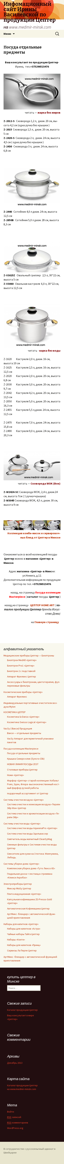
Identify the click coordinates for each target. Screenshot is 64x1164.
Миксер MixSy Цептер (19, 888)
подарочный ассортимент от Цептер (27, 793)
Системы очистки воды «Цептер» (22, 823)
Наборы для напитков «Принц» (24, 945)
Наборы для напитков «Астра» (23, 928)
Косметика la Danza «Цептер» (23, 716)
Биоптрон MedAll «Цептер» (22, 660)
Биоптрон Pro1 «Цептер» (20, 665)
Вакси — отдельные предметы (24, 733)
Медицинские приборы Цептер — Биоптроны (29, 655)
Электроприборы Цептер (18, 883)
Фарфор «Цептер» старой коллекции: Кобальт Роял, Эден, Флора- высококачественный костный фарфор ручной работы (33, 784)
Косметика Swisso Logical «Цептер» (26, 722)
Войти (10, 1111)
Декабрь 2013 (14, 1062)
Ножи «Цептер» (15, 775)
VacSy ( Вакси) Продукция (18, 728)
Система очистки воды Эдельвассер (27, 833)
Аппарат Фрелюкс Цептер (21, 676)
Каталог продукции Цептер (22, 1009)
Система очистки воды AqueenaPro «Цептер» (32, 828)
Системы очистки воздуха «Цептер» (24, 799)
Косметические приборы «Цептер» (23, 692)
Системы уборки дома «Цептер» (21, 863)
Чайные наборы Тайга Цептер (23, 934)
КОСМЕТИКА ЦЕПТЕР (15, 712)
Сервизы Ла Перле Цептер (22, 950)
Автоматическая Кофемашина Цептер (28, 908)
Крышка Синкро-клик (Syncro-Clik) (25, 758)
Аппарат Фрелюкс (17, 696)
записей (14, 1117)
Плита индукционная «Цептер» (24, 893)
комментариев (17, 1122)
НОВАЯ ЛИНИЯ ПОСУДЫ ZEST (22, 764)
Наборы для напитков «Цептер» (21, 924)
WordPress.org (15, 1128)
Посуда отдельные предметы (23, 753)
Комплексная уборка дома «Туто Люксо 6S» (31, 868)
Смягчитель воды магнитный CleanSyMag (29, 839)
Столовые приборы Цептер (22, 769)
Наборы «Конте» (16, 939)
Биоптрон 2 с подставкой (21, 671)
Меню (7, 33)
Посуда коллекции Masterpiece (21, 748)
